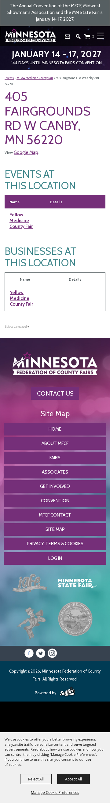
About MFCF (55, 443)
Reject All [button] (36, 778)
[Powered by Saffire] (67, 692)
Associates (55, 472)
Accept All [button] (73, 778)
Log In (55, 558)
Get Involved (55, 486)
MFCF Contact (55, 515)
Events (9, 78)
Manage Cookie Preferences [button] (55, 792)
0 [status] (93, 36)
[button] (80, 37)
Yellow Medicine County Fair (34, 78)
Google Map (26, 152)
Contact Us (55, 393)
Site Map (55, 529)
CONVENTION (55, 500)
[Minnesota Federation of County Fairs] (31, 36)
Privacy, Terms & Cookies (55, 543)
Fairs (55, 457)
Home (55, 429)
